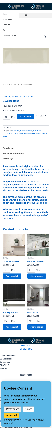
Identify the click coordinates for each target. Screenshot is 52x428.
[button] (26, 15)
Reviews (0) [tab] (8, 159)
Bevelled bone (29, 133)
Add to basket (26, 116)
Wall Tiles (29, 96)
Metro (16, 84)
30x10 (15, 133)
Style (11, 84)
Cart (4, 30)
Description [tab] (8, 148)
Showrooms (7, 19)
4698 (21, 133)
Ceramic (14, 96)
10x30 (9, 133)
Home (5, 14)
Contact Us (7, 25)
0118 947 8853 (26, 375)
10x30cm (6, 96)
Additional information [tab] (13, 153)
